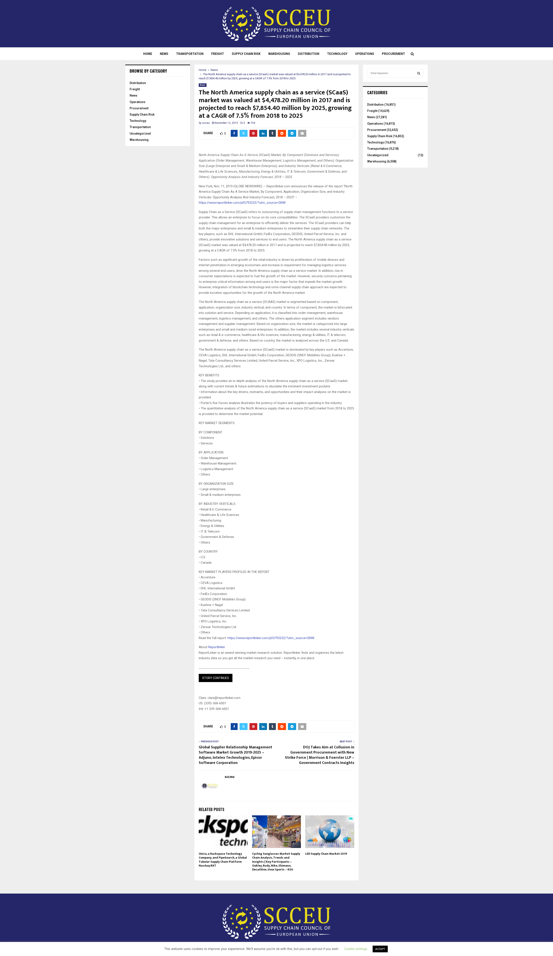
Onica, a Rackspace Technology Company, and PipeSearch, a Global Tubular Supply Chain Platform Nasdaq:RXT (223, 859)
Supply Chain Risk (246, 54)
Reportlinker (216, 647)
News (164, 54)
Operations (364, 54)
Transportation (189, 54)
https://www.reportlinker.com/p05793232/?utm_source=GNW (242, 203)
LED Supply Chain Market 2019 (326, 853)
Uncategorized (140, 133)
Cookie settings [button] (355, 949)
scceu (206, 122)
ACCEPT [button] (380, 949)
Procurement (393, 54)
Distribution (308, 54)
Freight (217, 54)
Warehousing (279, 54)
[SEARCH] (418, 73)
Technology (337, 54)
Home (147, 54)
